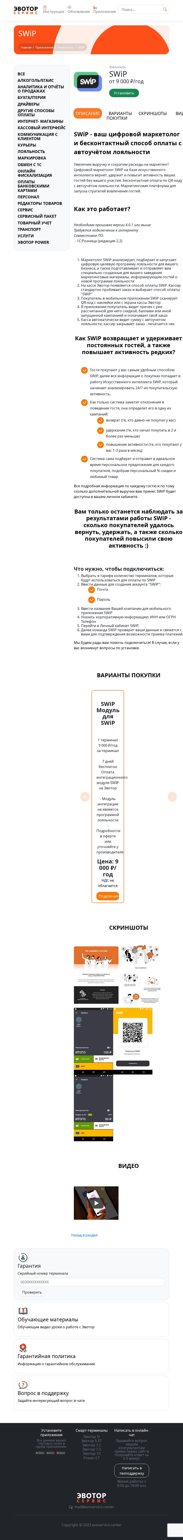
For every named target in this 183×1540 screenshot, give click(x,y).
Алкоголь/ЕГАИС (36, 80)
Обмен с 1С (30, 164)
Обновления (79, 11)
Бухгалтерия (32, 97)
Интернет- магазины (40, 121)
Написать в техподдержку (131, 1470)
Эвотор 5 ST (91, 1440)
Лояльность (31, 151)
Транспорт (29, 229)
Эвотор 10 (91, 1453)
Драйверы (29, 104)
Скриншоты (153, 113)
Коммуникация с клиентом (38, 136)
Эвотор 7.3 (91, 1449)
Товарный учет (35, 223)
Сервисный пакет (37, 216)
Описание (88, 113)
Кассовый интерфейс (42, 127)
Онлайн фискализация (35, 173)
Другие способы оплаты (36, 112)
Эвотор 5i (91, 1436)
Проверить (32, 1292)
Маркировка (32, 158)
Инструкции (53, 11)
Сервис (25, 209)
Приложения (104, 11)
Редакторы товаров (40, 203)
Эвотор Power (33, 242)
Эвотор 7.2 (91, 1445)
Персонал (28, 197)
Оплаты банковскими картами (33, 186)
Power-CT (91, 1457)
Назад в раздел (84, 1235)
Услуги (26, 235)
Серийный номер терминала (43, 1273)
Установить (124, 93)
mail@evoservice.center (94, 1506)
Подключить (109, 896)
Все (21, 74)
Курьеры (27, 145)
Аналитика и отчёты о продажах (41, 89)
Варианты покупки (119, 115)
